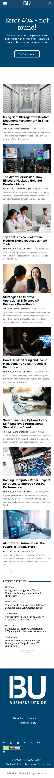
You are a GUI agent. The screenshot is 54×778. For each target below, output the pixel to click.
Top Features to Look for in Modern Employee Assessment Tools (25, 240)
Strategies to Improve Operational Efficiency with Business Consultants (22, 300)
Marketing (8, 189)
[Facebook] (4, 742)
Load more (25, 652)
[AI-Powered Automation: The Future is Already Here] (27, 524)
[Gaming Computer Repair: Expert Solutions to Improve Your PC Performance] (27, 461)
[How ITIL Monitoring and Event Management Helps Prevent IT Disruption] (27, 341)
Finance (7, 432)
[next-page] (10, 571)
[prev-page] (5, 571)
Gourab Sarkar (13, 551)
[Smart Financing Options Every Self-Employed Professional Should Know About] (27, 401)
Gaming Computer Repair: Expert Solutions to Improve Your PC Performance (26, 483)
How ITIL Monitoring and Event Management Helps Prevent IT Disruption (25, 363)
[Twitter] (31, 742)
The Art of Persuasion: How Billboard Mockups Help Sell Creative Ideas (22, 180)
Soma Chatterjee (21, 129)
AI (4, 551)
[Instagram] (11, 742)
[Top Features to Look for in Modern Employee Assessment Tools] (27, 218)
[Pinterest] (24, 742)
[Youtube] (38, 742)
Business (7, 129)
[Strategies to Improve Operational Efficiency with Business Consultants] (27, 278)
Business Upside (17, 773)
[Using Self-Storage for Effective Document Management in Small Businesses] (27, 98)
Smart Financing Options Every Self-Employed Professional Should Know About (25, 423)
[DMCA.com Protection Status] (12, 749)
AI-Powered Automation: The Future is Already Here (24, 544)
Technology (9, 249)
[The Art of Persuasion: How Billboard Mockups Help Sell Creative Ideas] (27, 158)
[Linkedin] (17, 742)
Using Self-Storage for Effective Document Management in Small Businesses (26, 120)
